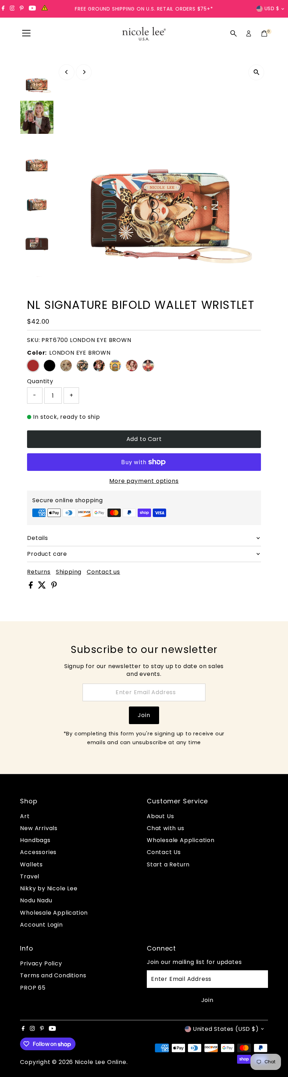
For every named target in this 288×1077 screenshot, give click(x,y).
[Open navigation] (26, 33)
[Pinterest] (21, 8)
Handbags (35, 840)
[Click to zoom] (256, 72)
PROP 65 (33, 988)
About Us (160, 816)
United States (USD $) (226, 1029)
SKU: (33, 340)
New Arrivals (39, 828)
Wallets (31, 864)
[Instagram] (12, 8)
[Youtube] (32, 8)
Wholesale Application (54, 913)
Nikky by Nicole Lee (48, 888)
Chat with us (165, 828)
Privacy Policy (41, 963)
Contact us (103, 572)
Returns (39, 572)
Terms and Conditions (53, 975)
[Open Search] (233, 33)
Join (144, 715)
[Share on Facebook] (31, 587)
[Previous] (66, 72)
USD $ (272, 8)
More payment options (143, 481)
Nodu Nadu (36, 900)
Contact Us (164, 852)
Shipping (68, 572)
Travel (29, 876)
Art (25, 816)
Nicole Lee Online (100, 1062)
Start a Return (168, 864)
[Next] (84, 72)
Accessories (38, 852)
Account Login (41, 925)
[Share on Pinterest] (54, 587)
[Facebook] (3, 8)
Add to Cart (144, 439)
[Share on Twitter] (43, 587)
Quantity (40, 381)
